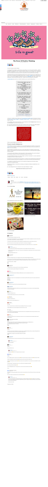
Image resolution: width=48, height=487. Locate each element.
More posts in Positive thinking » (37, 186)
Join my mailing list (31, 182)
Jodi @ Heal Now (11, 336)
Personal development (18, 0)
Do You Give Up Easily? (10, 230)
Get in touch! (27, 182)
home (5, 0)
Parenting (31, 0)
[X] (9, 65)
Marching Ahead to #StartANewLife (29, 215)
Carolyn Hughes (11, 286)
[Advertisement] (24, 17)
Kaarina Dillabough (11, 282)
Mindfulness (13, 0)
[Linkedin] (11, 65)
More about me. (37, 182)
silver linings (9, 146)
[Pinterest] (12, 65)
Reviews (34, 0)
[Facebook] (8, 65)
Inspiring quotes (27, 0)
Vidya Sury (11, 246)
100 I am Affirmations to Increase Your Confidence (15, 200)
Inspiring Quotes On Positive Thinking (13, 215)
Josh (9, 344)
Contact (10, 0)
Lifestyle (23, 0)
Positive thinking (13, 175)
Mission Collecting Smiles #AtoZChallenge (31, 200)
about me (7, 0)
